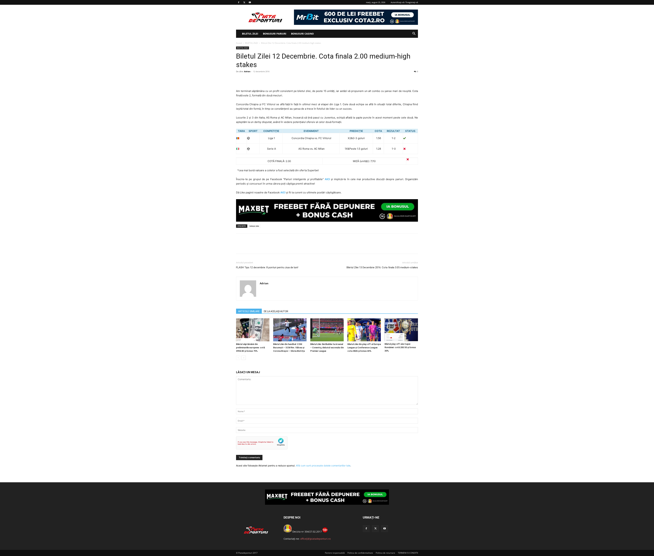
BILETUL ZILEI (250, 33)
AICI (327, 179)
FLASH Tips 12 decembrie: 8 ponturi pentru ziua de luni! (267, 267)
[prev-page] (238, 358)
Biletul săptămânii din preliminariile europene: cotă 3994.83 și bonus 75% (250, 347)
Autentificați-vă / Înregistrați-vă (404, 2)
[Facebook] (238, 2)
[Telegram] (270, 79)
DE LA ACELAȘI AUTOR (276, 311)
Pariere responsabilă (335, 552)
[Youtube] (249, 2)
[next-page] (244, 358)
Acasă (239, 43)
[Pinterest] (255, 79)
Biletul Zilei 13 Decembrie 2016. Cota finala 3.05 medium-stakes (382, 267)
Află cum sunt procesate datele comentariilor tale (323, 465)
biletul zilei (254, 226)
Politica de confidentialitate (360, 552)
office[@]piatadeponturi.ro (315, 538)
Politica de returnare (385, 552)
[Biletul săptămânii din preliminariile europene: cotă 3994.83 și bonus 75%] (252, 329)
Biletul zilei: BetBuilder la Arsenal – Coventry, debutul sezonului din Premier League (327, 347)
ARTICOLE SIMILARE (249, 311)
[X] (244, 2)
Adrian (247, 71)
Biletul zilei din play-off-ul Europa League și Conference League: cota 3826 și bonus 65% (364, 347)
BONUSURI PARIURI (274, 33)
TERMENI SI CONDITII (408, 552)
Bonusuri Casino (302, 33)
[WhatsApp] (263, 79)
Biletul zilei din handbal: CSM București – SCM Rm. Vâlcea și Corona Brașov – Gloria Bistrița (289, 347)
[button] (414, 34)
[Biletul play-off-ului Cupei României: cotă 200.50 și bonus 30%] (401, 329)
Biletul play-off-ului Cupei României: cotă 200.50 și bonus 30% (400, 347)
